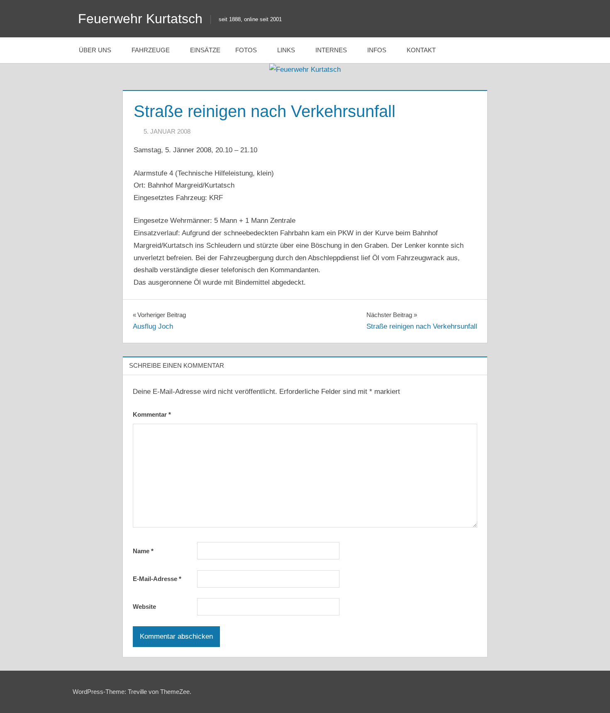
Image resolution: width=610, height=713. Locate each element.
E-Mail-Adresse (157, 578)
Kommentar (152, 414)
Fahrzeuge (151, 50)
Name (143, 550)
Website (144, 606)
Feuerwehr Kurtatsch (140, 18)
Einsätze (205, 50)
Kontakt (421, 50)
